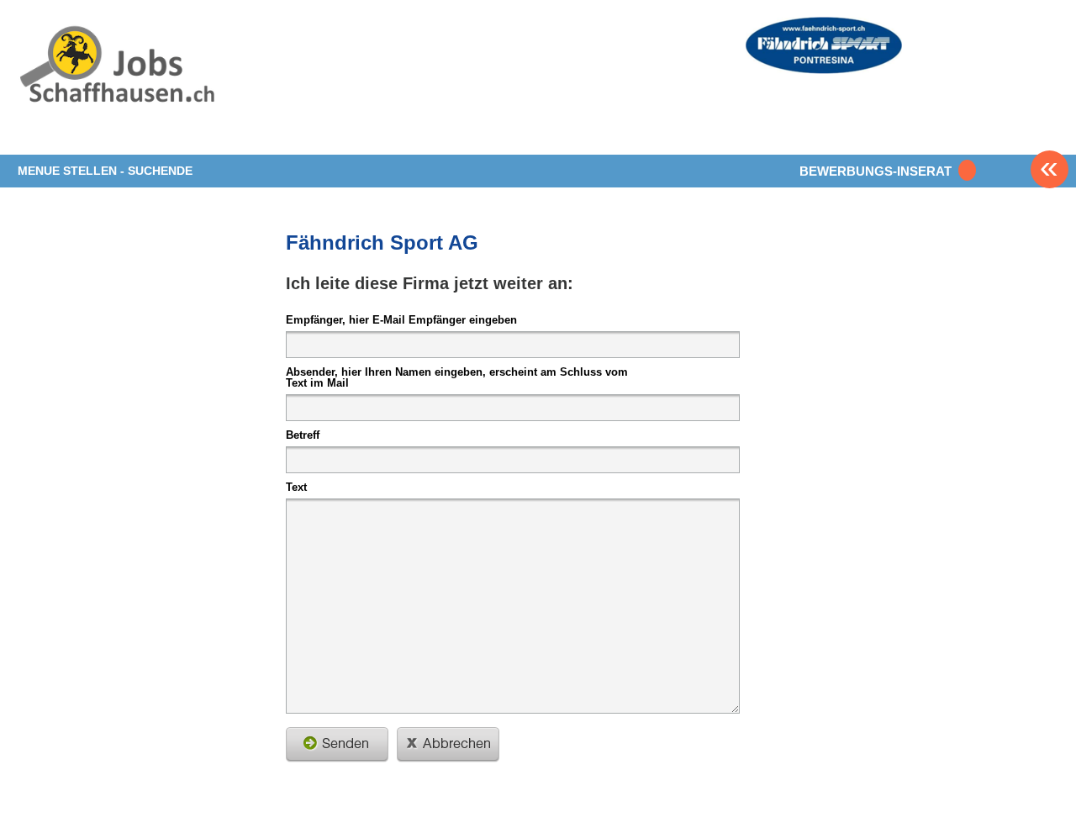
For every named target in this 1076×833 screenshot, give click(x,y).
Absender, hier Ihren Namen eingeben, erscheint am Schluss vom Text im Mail (457, 377)
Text (296, 487)
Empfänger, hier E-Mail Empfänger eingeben (401, 319)
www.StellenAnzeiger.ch (117, 87)
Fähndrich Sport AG (382, 242)
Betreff (302, 434)
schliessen (448, 744)
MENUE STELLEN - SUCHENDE (105, 170)
